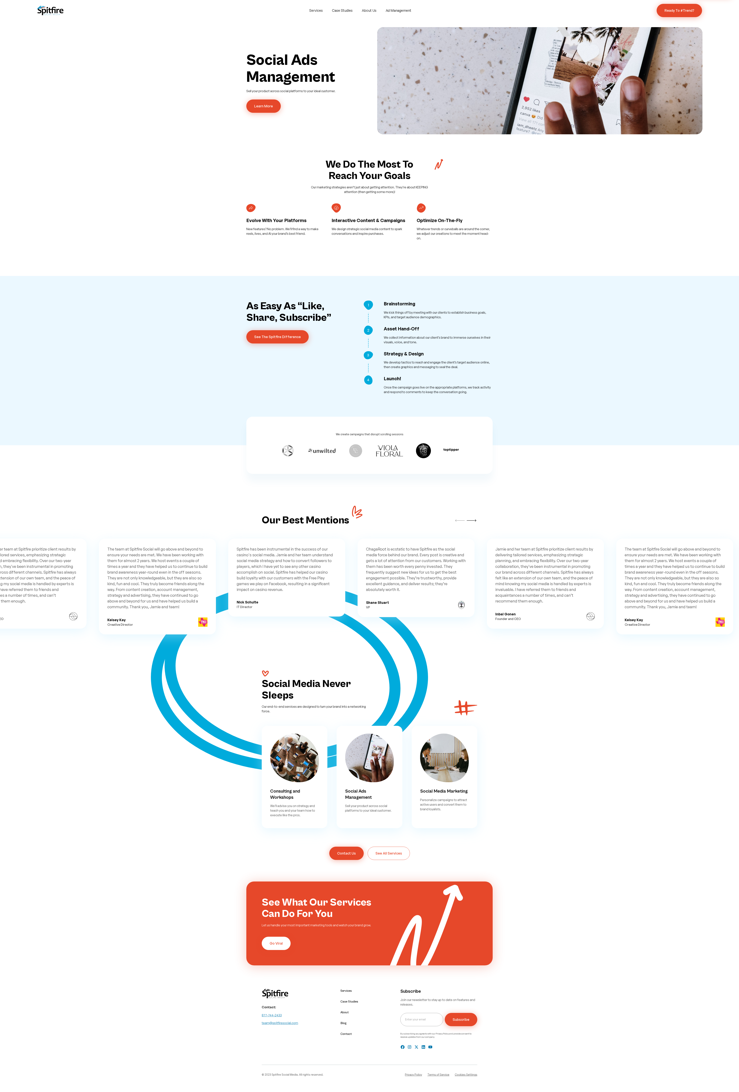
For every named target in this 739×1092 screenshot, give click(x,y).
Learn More (263, 106)
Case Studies (342, 10)
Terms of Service (438, 1074)
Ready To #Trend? (679, 10)
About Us (369, 10)
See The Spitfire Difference (277, 337)
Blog (343, 1023)
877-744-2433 (272, 1015)
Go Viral (276, 943)
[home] (50, 10)
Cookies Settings (466, 1074)
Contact (346, 1034)
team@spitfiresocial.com (280, 1023)
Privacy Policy (413, 1074)
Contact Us (346, 853)
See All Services (388, 853)
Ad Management (398, 10)
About (344, 1012)
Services (316, 10)
